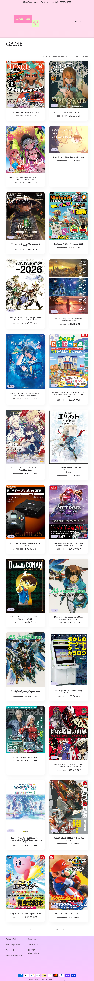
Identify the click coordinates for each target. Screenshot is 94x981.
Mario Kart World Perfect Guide (68, 914)
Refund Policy (12, 939)
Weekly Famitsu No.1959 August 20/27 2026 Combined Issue (25, 178)
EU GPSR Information (33, 951)
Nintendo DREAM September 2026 (68, 244)
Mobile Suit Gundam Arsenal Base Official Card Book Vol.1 (25, 692)
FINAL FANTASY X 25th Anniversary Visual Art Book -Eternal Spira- (25, 394)
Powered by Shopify (58, 980)
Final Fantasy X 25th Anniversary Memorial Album (69, 320)
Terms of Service (14, 955)
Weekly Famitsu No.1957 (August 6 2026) (25, 245)
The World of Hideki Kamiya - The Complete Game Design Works (68, 765)
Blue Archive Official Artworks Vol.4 (68, 157)
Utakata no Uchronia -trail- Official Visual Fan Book (25, 469)
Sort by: (46, 57)
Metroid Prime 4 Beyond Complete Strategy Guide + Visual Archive (68, 544)
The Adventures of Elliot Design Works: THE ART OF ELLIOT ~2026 (25, 319)
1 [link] (30, 929)
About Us (32, 939)
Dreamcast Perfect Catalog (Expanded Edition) (25, 544)
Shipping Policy (13, 944)
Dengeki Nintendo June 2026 (25, 757)
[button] (7, 21)
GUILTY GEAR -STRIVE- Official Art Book (69, 839)
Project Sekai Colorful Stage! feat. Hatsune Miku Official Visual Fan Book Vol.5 (25, 840)
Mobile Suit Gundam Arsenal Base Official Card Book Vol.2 (68, 618)
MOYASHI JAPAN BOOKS (43, 980)
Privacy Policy (12, 950)
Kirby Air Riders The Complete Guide (25, 914)
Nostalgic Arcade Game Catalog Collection (68, 692)
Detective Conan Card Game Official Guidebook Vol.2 (25, 618)
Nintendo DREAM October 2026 (25, 112)
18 (57, 929)
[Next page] (63, 929)
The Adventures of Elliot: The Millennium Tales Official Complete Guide (69, 470)
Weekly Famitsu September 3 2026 (68, 112)
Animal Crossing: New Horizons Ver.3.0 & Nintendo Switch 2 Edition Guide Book (68, 394)
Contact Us (33, 944)
